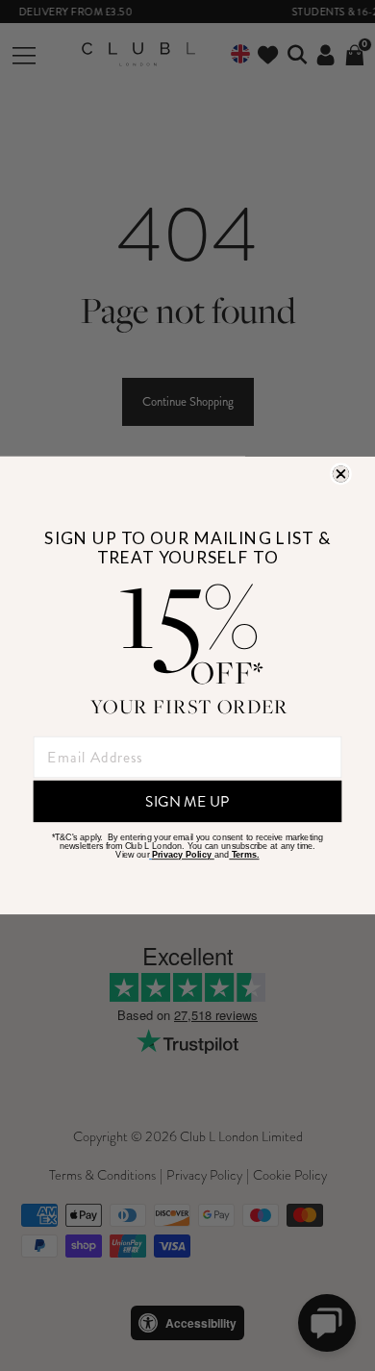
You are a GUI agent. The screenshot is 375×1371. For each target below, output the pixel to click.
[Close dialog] (341, 473)
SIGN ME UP (187, 801)
